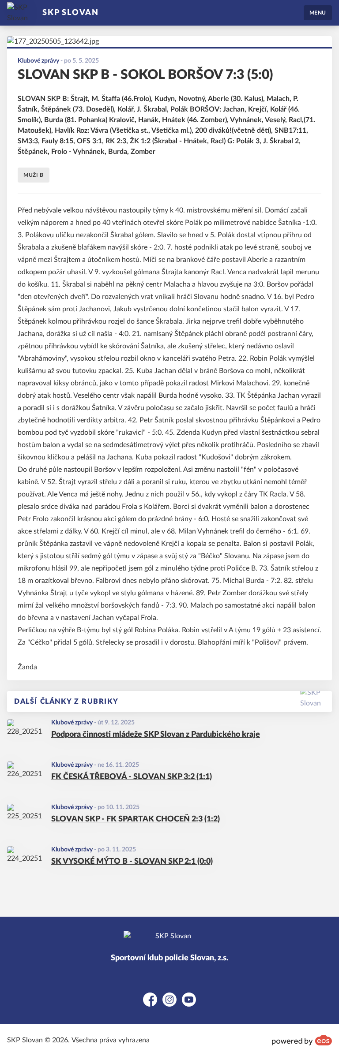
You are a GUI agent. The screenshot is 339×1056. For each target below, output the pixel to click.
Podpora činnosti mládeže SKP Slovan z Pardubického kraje (155, 735)
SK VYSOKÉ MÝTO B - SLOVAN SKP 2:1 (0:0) (132, 862)
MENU (317, 12)
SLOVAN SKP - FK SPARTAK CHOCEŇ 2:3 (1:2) (135, 819)
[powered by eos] (302, 1040)
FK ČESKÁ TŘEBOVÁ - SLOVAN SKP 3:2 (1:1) (131, 777)
